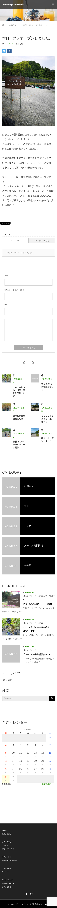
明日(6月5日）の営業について (48, 387)
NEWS (4, 830)
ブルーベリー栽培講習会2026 (36, 654)
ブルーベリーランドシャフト (21, 904)
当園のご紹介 (6, 834)
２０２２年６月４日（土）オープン (47, 419)
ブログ (41, 596)
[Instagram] (31, 893)
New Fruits (5, 872)
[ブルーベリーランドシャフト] (13, 4)
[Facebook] (26, 893)
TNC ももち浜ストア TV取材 (37, 604)
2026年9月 (47, 784)
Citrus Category (7, 880)
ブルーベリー (33, 596)
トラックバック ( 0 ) (41, 241)
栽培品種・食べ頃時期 (9, 860)
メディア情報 (6, 842)
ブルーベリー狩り (8, 849)
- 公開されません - (15, 290)
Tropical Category (8, 883)
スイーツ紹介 (6, 868)
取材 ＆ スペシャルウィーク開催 (19, 444)
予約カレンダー (7, 857)
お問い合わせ (6, 887)
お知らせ (19, 44)
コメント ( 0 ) (15, 241)
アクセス (5, 845)
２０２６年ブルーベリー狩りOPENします (36, 629)
